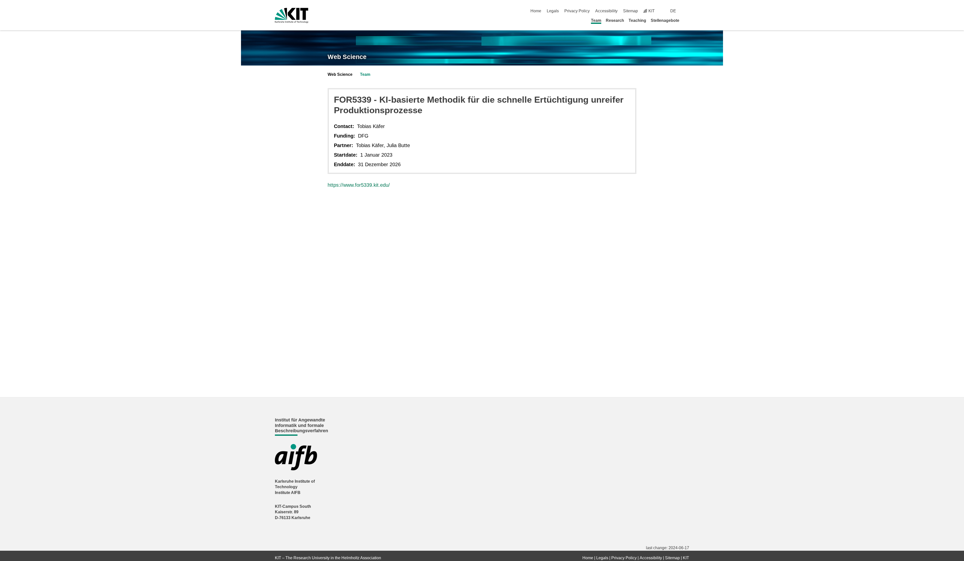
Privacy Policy (577, 11)
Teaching (637, 20)
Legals (553, 11)
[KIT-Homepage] (291, 15)
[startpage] (687, 20)
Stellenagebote (665, 20)
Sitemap (630, 11)
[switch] (687, 11)
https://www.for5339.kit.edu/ (359, 185)
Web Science (347, 56)
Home (535, 11)
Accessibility (606, 11)
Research (615, 20)
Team (596, 20)
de (673, 11)
